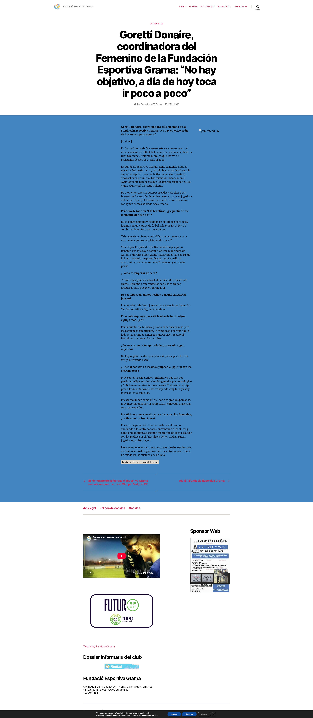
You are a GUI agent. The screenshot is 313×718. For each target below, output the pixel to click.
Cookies (134, 508)
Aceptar (174, 714)
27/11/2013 (174, 104)
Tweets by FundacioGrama (99, 646)
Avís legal (89, 508)
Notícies (193, 6)
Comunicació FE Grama (151, 104)
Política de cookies (112, 508)
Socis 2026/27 (207, 6)
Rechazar (189, 714)
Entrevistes (156, 24)
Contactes (239, 6)
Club (181, 6)
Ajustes (204, 714)
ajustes (154, 715)
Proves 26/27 (224, 6)
